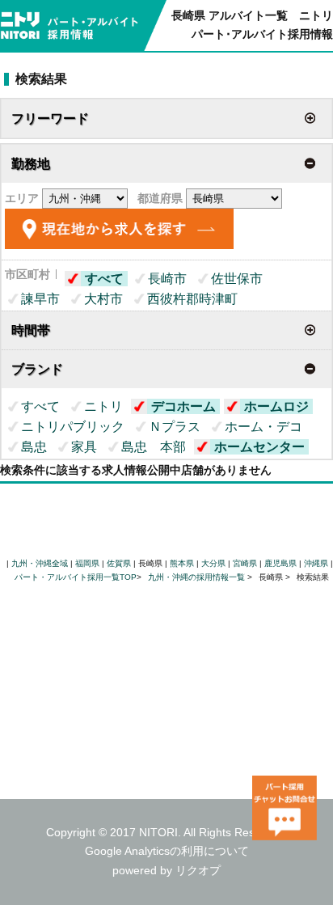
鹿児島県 (280, 563)
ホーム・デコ (263, 426)
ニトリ (103, 406)
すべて (104, 278)
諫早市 (40, 299)
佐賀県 (119, 563)
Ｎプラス (174, 426)
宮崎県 (245, 563)
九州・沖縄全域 (39, 563)
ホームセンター (259, 447)
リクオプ (198, 870)
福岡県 (87, 563)
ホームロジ (276, 406)
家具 (84, 447)
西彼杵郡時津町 (192, 299)
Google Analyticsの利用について (167, 850)
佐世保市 (237, 278)
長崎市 (167, 278)
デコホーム (183, 406)
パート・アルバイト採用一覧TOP (76, 577)
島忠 (34, 447)
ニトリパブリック (72, 426)
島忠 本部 (153, 447)
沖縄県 (316, 563)
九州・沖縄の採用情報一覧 (197, 577)
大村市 (103, 299)
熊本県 (182, 563)
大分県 (213, 563)
